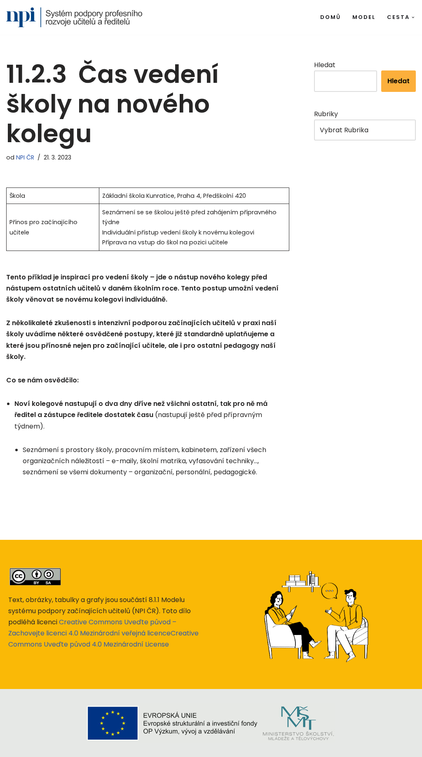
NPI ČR (25, 157)
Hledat (324, 65)
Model (363, 17)
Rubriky (326, 114)
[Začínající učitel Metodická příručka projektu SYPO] (74, 17)
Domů (330, 17)
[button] (413, 17)
